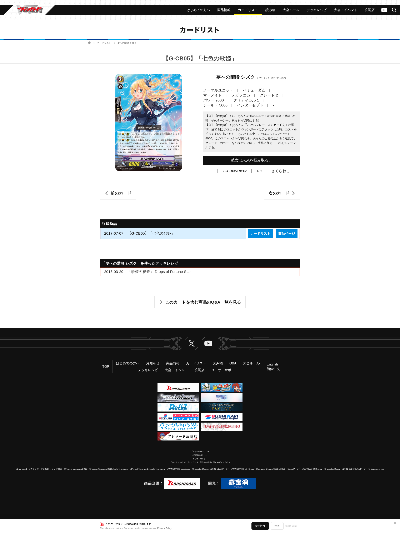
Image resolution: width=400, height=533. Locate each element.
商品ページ (286, 233)
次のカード (279, 193)
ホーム (89, 43)
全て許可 (260, 525)
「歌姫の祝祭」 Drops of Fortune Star (159, 272)
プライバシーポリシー (200, 451)
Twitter (191, 343)
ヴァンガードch (384, 10)
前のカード (121, 193)
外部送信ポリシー (200, 455)
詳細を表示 (291, 526)
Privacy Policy (164, 528)
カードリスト (104, 43)
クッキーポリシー (200, 459)
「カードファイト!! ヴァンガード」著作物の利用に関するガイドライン (200, 462)
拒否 (277, 525)
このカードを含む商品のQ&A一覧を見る (203, 302)
